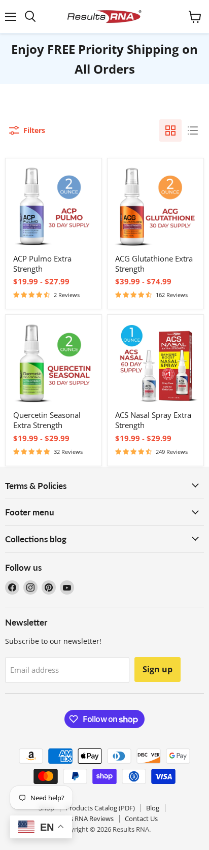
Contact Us (141, 818)
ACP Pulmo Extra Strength (42, 263)
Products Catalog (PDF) (100, 807)
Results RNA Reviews (82, 818)
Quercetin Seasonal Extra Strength (47, 420)
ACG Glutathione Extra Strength (154, 263)
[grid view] (170, 130)
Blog (152, 807)
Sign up (157, 669)
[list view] (193, 130)
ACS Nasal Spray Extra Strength (153, 420)
